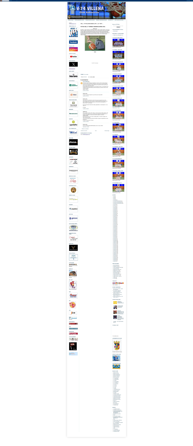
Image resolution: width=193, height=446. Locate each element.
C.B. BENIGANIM (116, 379)
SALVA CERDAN (85, 81)
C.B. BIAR (114, 380)
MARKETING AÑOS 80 (116, 269)
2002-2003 (114, 234)
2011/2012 (114, 244)
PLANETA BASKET (116, 425)
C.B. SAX (114, 387)
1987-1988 (114, 217)
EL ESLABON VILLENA (116, 416)
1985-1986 (114, 215)
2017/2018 (114, 251)
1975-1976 (114, 204)
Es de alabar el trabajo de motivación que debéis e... (117, 291)
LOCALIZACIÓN (115, 268)
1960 (114, 197)
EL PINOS (114, 392)
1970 (114, 198)
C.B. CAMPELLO (115, 382)
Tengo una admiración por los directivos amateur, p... (117, 293)
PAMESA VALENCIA (116, 401)
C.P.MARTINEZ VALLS (116, 389)
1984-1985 (114, 214)
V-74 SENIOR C (115, 429)
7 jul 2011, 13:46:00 (86, 108)
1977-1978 (114, 206)
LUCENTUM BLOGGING (117, 397)
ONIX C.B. (114, 400)
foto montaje (86, 74)
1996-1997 (114, 227)
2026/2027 (114, 261)
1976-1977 (114, 205)
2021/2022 (114, 255)
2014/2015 (114, 247)
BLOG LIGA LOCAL (116, 377)
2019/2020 (114, 253)
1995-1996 (114, 226)
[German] (116, 283)
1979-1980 (114, 208)
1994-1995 (114, 225)
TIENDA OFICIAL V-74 (116, 275)
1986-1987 (114, 216)
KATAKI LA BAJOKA (116, 421)
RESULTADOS (115, 31)
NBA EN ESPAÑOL (116, 423)
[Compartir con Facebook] (93, 76)
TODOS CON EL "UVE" (116, 276)
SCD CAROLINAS (116, 403)
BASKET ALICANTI (116, 373)
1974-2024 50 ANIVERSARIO (117, 203)
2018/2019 (114, 252)
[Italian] (118, 283)
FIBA (114, 419)
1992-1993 (114, 223)
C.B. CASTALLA (115, 383)
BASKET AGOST (115, 372)
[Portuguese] (120, 283)
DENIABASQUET (115, 391)
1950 (114, 196)
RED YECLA (115, 402)
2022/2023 (114, 256)
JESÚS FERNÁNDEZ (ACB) (117, 267)
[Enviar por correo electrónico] (90, 76)
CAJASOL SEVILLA (116, 390)
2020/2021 (114, 254)
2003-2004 (114, 235)
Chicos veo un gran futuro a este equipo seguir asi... (118, 297)
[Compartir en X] (92, 76)
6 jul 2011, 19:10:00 (86, 90)
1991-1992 (114, 222)
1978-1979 (114, 207)
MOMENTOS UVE (116, 270)
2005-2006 (114, 237)
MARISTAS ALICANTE (116, 398)
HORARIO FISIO (115, 266)
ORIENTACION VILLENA (117, 424)
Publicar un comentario (85, 128)
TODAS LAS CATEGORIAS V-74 (118, 35)
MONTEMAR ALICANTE (116, 399)
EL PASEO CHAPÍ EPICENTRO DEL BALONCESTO (120, 306)
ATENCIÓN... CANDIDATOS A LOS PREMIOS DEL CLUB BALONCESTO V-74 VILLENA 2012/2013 (120, 312)
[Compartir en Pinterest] (94, 76)
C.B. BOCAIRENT (116, 381)
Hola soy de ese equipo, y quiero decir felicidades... (118, 289)
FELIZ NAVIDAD (115, 265)
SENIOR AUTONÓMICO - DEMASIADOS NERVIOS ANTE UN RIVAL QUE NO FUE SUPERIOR (120, 317)
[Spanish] (123, 283)
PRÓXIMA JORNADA (116, 271)
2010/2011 (114, 243)
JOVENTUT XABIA (116, 393)
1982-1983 (114, 212)
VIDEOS (114, 277)
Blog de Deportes (73, 354)
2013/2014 (114, 246)
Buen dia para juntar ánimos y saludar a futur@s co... (117, 295)
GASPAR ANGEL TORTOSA (117, 420)
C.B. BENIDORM (115, 378)
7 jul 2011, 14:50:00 (86, 121)
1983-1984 (114, 213)
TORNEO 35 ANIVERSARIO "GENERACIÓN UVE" (120, 302)
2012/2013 (114, 245)
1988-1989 (114, 218)
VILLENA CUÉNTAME (116, 430)
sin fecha (114, 278)
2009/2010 (114, 242)
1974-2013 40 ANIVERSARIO (117, 202)
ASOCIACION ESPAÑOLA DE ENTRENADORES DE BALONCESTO (117, 412)
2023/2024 (114, 257)
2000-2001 (114, 232)
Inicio (96, 130)
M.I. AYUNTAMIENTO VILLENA (118, 422)
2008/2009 (114, 241)
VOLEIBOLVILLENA (116, 431)
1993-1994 (114, 224)
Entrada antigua (107, 130)
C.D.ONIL (114, 388)
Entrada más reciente (84, 130)
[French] (115, 283)
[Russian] (121, 283)
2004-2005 (114, 236)
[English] (113, 283)
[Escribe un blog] (91, 76)
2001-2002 (114, 233)
